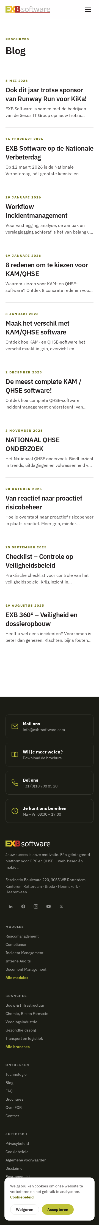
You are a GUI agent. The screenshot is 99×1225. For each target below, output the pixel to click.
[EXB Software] (28, 9)
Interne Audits (18, 961)
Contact (12, 1115)
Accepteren (57, 1209)
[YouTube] (48, 906)
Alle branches (18, 1046)
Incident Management (24, 952)
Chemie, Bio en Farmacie (27, 1013)
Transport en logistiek (24, 1038)
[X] (61, 906)
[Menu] (88, 9)
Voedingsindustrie (21, 1021)
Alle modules (17, 977)
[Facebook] (23, 906)
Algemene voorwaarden (26, 1160)
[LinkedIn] (10, 906)
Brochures (14, 1099)
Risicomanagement (22, 936)
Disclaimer (15, 1168)
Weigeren (24, 1209)
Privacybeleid (17, 1143)
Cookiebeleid (17, 1151)
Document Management (26, 969)
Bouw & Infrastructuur (25, 1005)
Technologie (16, 1074)
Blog (9, 1082)
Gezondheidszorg (21, 1030)
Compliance (16, 944)
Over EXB (14, 1107)
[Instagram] (36, 906)
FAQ (9, 1090)
